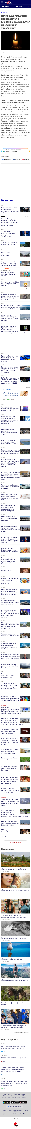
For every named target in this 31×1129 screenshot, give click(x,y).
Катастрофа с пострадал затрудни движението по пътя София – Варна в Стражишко (9, 369)
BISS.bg (11, 1095)
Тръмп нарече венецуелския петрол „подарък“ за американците (8, 234)
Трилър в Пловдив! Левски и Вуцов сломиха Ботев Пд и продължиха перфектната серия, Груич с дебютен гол (14, 1083)
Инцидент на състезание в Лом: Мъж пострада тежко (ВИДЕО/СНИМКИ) (10, 823)
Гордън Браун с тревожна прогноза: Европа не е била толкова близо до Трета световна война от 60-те (12, 721)
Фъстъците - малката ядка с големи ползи (10, 569)
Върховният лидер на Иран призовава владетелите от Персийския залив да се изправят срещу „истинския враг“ (13, 329)
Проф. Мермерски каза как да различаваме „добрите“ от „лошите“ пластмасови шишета (9, 592)
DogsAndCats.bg (21, 1094)
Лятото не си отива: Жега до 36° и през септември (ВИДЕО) (10, 283)
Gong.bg (15, 1094)
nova (4, 1051)
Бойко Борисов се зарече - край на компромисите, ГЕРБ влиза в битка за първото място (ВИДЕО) (10, 380)
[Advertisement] (15, 179)
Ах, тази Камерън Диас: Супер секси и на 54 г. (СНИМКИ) (9, 768)
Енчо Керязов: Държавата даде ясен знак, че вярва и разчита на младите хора (10, 656)
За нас (4, 1110)
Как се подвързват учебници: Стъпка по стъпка (8, 274)
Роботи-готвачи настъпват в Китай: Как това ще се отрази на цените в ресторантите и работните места (10, 475)
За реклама (9, 1110)
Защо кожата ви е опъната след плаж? (13, 938)
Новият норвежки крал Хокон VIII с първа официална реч (9, 675)
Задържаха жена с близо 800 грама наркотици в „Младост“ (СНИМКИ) (9, 263)
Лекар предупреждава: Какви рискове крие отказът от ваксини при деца (9, 497)
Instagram (26, 159)
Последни (5, 6)
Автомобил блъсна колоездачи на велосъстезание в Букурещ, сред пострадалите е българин (15, 813)
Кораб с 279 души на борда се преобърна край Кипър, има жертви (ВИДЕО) (10, 307)
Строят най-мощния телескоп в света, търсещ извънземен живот (10, 602)
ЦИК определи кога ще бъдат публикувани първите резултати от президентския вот (9, 833)
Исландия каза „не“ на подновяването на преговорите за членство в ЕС (10, 210)
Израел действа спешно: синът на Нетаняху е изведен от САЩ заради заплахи (9, 539)
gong (4, 1088)
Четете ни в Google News (15, 1106)
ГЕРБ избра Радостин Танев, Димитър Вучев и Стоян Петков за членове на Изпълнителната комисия (10, 613)
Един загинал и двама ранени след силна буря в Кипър (10, 665)
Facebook (17, 159)
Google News (7, 159)
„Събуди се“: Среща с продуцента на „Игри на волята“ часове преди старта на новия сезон (9, 686)
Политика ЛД (18, 1113)
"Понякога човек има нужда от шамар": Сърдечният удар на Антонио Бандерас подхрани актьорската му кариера (12, 1069)
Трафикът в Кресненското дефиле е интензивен (10, 243)
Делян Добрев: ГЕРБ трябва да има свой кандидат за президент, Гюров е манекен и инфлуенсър (9, 420)
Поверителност (7, 1113)
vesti (4, 1075)
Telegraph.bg (24, 1097)
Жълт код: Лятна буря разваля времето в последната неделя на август (9, 646)
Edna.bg (9, 1097)
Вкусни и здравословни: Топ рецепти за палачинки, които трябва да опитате (10, 581)
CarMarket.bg (6, 1095)
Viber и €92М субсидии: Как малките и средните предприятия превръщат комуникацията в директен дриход (10, 222)
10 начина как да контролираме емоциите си (15, 891)
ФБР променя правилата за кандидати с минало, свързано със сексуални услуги (9, 741)
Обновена (3, 705)
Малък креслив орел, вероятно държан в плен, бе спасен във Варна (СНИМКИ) (10, 297)
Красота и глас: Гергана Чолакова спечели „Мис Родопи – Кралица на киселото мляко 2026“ (9, 780)
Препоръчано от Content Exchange (21, 1032)
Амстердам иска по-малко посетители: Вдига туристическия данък (10, 751)
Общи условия (22, 1120)
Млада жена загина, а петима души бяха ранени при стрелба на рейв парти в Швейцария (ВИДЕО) (10, 463)
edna (4, 1061)
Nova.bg (18, 1097)
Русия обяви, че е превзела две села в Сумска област (8, 253)
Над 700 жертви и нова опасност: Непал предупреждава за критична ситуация (9, 508)
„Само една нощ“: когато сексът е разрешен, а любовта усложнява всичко (14, 916)
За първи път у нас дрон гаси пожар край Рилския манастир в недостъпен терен (10, 802)
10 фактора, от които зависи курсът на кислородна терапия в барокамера (13, 1026)
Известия (26, 1113)
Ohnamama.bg (17, 1095)
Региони (19, 6)
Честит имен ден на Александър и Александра (10, 634)
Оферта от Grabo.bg (6, 389)
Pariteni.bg (4, 1097)
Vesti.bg (14, 1097)
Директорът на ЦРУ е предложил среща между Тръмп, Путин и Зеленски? (10, 699)
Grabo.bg (24, 1095)
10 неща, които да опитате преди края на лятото (14, 981)
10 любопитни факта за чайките (11, 959)
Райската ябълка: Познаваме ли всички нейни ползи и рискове (9, 550)
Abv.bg (4, 1094)
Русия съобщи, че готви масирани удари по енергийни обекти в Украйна (9, 358)
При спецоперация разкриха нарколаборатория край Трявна (9, 431)
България (7, 200)
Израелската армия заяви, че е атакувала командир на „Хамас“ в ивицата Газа (10, 451)
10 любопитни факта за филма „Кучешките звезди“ (15, 1004)
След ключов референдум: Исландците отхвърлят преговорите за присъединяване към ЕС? (11, 711)
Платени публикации (17, 1110)
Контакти (26, 1110)
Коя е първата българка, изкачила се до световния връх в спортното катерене (13, 1047)
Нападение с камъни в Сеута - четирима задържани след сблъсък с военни (10, 528)
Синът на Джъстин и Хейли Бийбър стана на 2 (14, 1058)
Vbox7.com (10, 1094)
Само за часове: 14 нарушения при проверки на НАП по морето (10, 408)
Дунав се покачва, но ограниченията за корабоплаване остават (9, 441)
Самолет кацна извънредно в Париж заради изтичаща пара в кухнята (9, 317)
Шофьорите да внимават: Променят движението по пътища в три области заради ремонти (10, 625)
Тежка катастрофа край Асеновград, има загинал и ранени (10, 486)
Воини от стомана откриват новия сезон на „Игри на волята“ (10, 790)
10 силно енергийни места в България (13, 869)
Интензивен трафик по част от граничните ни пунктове (9, 518)
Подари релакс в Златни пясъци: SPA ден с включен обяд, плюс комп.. (11, 395)
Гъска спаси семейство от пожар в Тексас (10, 759)
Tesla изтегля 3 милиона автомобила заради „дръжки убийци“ (9, 731)
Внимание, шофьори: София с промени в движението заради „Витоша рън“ (8, 560)
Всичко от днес (15, 842)
